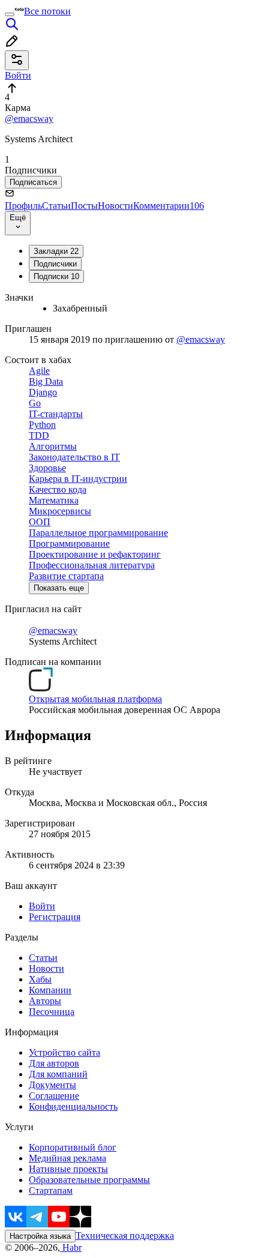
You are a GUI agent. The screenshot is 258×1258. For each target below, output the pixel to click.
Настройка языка (40, 1236)
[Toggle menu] (9, 14)
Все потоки (47, 11)
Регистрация (54, 917)
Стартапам (51, 1190)
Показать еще (59, 587)
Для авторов (54, 1063)
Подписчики (55, 263)
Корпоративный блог (72, 1147)
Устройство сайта (64, 1052)
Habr (71, 1247)
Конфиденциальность (73, 1106)
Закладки (56, 251)
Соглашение (54, 1096)
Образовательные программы (89, 1180)
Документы (52, 1085)
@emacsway (29, 118)
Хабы (40, 979)
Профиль (23, 205)
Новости (115, 205)
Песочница (51, 1012)
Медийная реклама (67, 1158)
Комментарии (168, 205)
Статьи (56, 205)
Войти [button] (18, 75)
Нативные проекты (68, 1169)
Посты (84, 205)
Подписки (56, 276)
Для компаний (58, 1074)
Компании (50, 990)
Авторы (45, 1001)
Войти (42, 906)
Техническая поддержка (125, 1235)
